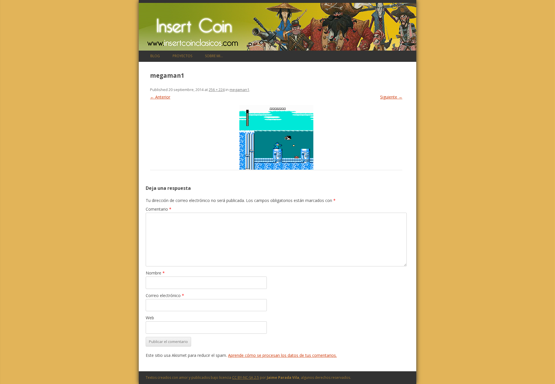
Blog (155, 55)
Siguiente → (391, 97)
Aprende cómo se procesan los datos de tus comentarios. (282, 355)
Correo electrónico (165, 295)
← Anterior (160, 97)
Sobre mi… (214, 55)
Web (150, 317)
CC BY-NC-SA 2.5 (245, 377)
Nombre (155, 273)
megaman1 (239, 89)
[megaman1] (276, 137)
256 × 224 (217, 89)
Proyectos (182, 55)
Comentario (158, 209)
